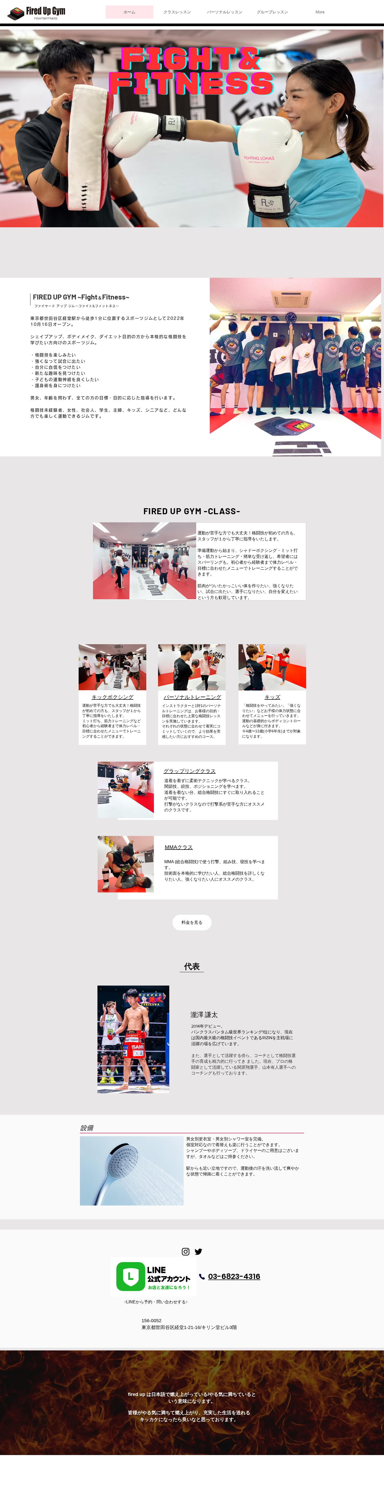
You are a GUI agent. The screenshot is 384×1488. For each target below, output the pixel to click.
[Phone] (202, 1276)
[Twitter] (198, 1252)
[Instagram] (186, 1252)
